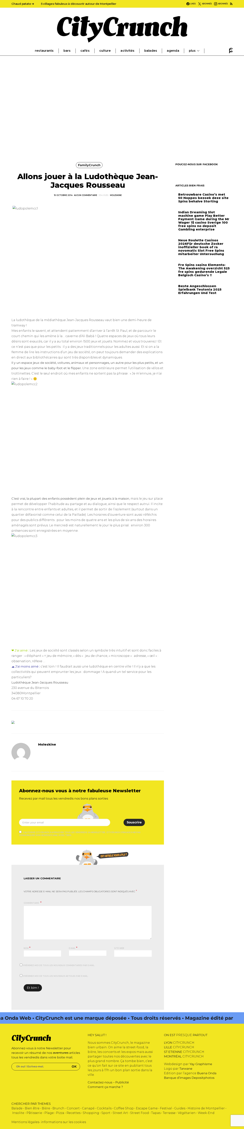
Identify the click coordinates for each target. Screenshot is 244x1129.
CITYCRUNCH (179, 1042)
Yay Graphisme (200, 1064)
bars (67, 50)
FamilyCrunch (89, 165)
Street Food (139, 1113)
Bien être (32, 1108)
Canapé (88, 1108)
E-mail (73, 948)
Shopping (91, 1113)
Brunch (58, 1108)
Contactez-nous (100, 1082)
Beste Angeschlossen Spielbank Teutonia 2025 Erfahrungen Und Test (200, 289)
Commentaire (31, 903)
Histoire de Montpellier (206, 1108)
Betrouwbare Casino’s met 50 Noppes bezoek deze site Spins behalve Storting (203, 198)
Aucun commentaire (85, 195)
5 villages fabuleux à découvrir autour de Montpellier (78, 4)
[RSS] (231, 3)
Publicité (122, 1082)
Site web (119, 948)
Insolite (18, 1113)
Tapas (156, 1113)
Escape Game (147, 1108)
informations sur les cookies (63, 1122)
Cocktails (104, 1108)
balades (150, 50)
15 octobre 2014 (63, 195)
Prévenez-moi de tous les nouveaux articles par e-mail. (55, 976)
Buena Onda (206, 1073)
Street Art (120, 1113)
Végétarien (187, 1113)
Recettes (73, 1113)
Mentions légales (25, 1122)
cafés (85, 50)
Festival (166, 1108)
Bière (46, 1108)
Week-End (206, 1113)
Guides (179, 1108)
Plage (49, 1113)
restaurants (44, 50)
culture (105, 50)
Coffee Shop (124, 1108)
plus (192, 50)
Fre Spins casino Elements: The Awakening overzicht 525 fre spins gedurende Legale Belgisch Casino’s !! (204, 270)
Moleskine (116, 195)
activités (127, 50)
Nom (27, 948)
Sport (105, 1113)
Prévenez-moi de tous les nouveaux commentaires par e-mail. (59, 965)
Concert (73, 1108)
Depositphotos (203, 1078)
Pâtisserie (34, 1113)
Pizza (60, 1113)
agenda (173, 50)
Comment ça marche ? (105, 1087)
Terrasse (169, 1113)
